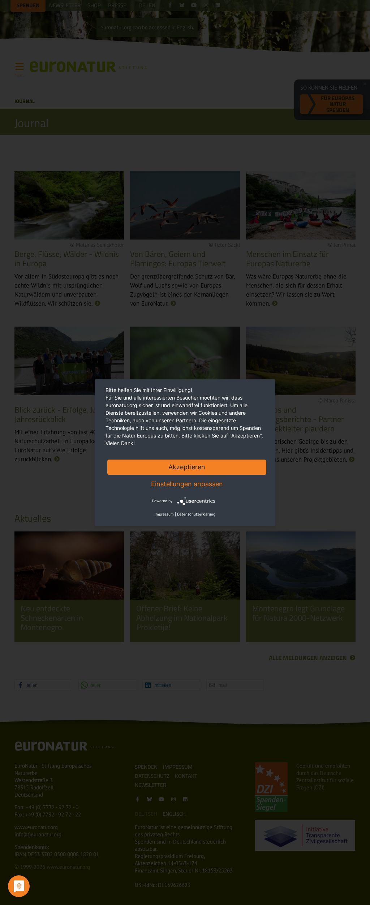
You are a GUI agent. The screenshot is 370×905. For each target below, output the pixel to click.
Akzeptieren (186, 467)
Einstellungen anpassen (187, 484)
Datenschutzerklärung (196, 514)
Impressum (164, 514)
